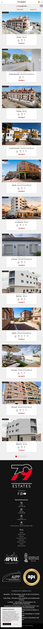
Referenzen (21, 540)
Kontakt (22, 544)
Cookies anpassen (15, 624)
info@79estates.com (21, 518)
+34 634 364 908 (21, 506)
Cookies (26, 625)
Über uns (21, 536)
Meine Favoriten (21, 545)
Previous (3, 23)
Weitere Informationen (7, 621)
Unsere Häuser (21, 534)
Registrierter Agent (21, 538)
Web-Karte (31, 625)
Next (40, 23)
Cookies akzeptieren (7, 624)
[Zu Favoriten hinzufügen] (39, 13)
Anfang (21, 532)
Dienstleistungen (21, 542)
